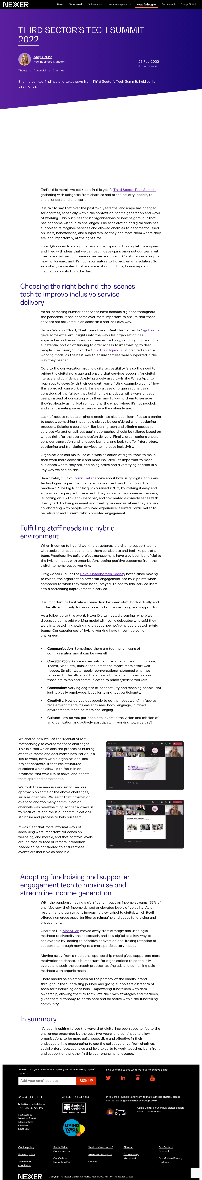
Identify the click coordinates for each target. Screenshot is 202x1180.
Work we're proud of (119, 4)
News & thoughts (146, 4)
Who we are (95, 4)
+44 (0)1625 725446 (30, 1108)
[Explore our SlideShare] (137, 1079)
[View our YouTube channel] (152, 1080)
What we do (76, 4)
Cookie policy (26, 1147)
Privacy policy (26, 1154)
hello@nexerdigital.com (31, 1104)
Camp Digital (188, 4)
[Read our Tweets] (108, 1079)
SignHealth (150, 330)
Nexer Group (125, 1176)
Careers (93, 1161)
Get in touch (168, 4)
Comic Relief (84, 478)
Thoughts (24, 70)
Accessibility (41, 70)
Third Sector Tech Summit (134, 190)
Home (60, 4)
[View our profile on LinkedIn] (123, 1079)
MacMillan (70, 931)
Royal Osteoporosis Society (102, 574)
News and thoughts (100, 1154)
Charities (58, 70)
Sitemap (128, 1147)
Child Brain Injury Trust (109, 350)
